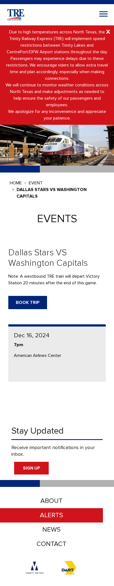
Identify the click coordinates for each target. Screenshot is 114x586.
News (51, 530)
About (51, 501)
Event (36, 183)
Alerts (51, 515)
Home (16, 183)
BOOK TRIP (28, 302)
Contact (51, 544)
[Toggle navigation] (103, 14)
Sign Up (31, 468)
